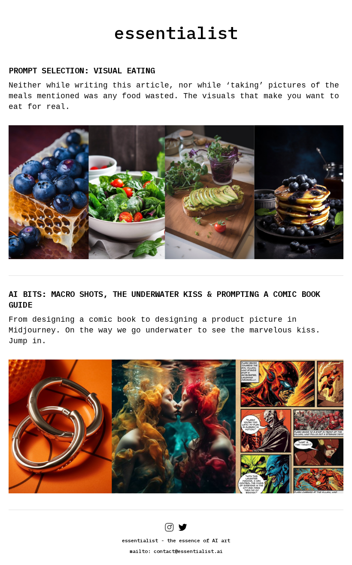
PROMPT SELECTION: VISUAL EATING (82, 70)
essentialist (176, 32)
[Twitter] (182, 529)
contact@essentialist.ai (188, 551)
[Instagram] (169, 529)
